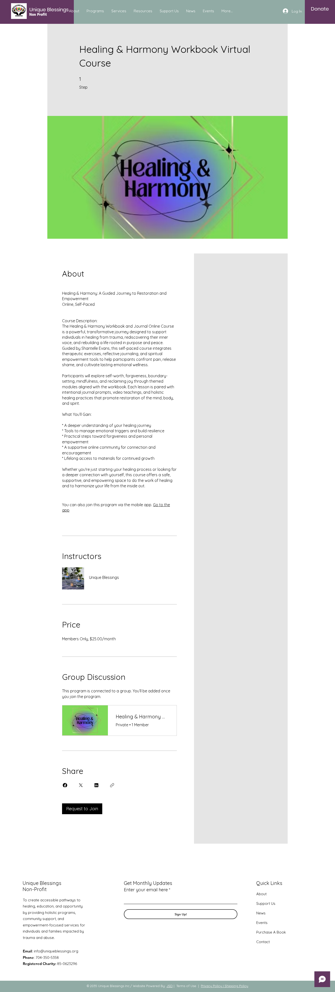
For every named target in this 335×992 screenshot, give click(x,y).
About (261, 894)
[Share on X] (81, 785)
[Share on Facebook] (65, 785)
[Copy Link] (112, 785)
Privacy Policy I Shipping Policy (224, 986)
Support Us (265, 903)
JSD (170, 986)
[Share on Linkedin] (96, 785)
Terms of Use (186, 986)
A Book (279, 932)
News (261, 913)
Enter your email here (146, 890)
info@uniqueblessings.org (56, 951)
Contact (263, 941)
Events (262, 922)
